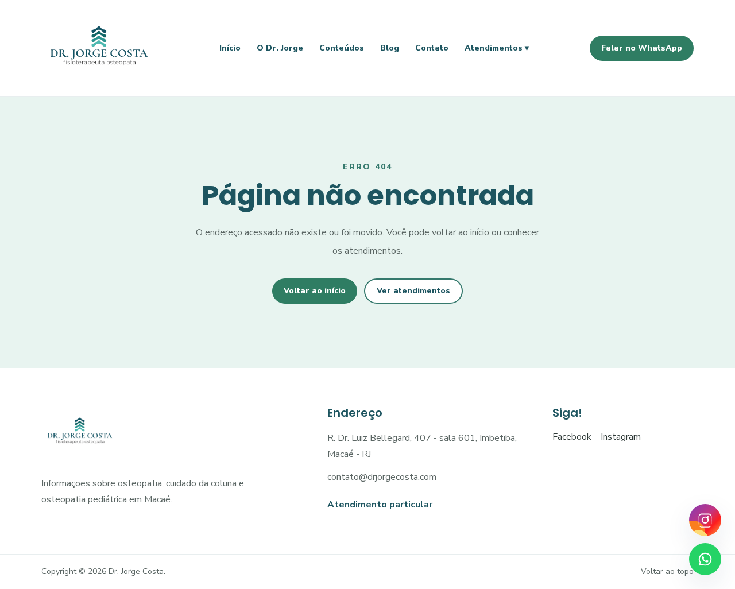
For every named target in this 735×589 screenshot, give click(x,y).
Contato (431, 47)
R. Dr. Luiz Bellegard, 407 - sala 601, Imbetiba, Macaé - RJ (422, 446)
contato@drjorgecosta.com (381, 477)
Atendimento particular (379, 504)
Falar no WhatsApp (641, 47)
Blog (389, 47)
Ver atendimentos (413, 290)
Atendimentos (497, 47)
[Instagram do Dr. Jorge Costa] (705, 520)
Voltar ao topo (667, 571)
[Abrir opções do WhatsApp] (705, 559)
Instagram (621, 437)
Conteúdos (341, 47)
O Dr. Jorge (280, 47)
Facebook (571, 437)
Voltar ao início (315, 290)
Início (230, 47)
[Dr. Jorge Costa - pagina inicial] (99, 48)
